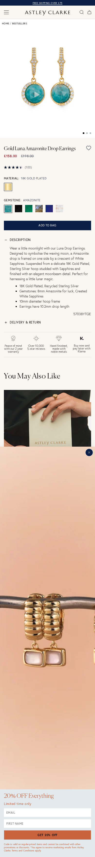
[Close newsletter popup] (89, 452)
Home (5, 23)
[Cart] (89, 12)
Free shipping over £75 (48, 3)
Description (20, 240)
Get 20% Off (47, 835)
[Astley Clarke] (47, 13)
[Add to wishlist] (88, 148)
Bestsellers (19, 23)
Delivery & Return (25, 322)
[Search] (82, 12)
